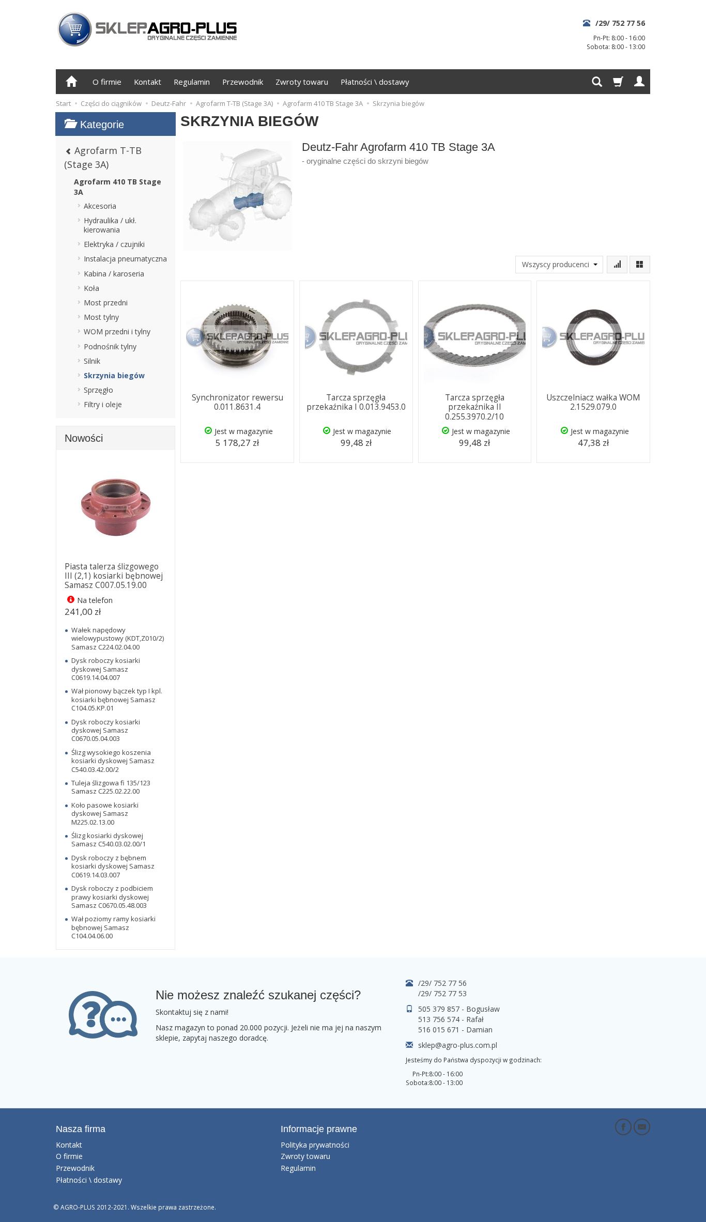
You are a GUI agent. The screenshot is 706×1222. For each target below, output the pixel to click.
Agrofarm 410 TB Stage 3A (117, 187)
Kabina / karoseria (114, 274)
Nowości (84, 438)
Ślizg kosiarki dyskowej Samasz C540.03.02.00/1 (108, 839)
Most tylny (101, 317)
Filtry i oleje (103, 404)
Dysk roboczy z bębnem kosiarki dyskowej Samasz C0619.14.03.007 (113, 866)
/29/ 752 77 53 (442, 993)
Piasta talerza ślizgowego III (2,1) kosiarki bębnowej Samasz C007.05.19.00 (114, 576)
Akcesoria (100, 206)
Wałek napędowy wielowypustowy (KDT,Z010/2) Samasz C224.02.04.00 (117, 638)
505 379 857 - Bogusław (459, 1009)
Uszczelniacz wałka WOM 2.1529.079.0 (593, 402)
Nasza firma (80, 1129)
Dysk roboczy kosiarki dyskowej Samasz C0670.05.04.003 (105, 730)
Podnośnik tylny (110, 346)
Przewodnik (242, 81)
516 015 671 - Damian (455, 1029)
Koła (91, 288)
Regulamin (192, 81)
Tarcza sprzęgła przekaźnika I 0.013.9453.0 (356, 402)
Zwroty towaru (301, 81)
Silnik (92, 361)
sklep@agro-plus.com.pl (457, 1045)
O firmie (107, 81)
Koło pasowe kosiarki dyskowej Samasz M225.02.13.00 (105, 813)
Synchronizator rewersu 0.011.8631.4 (237, 402)
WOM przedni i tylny (117, 331)
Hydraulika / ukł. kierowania (110, 225)
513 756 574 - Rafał (451, 1019)
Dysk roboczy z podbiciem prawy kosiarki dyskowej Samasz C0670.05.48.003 (112, 897)
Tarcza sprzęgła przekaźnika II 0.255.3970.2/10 (474, 407)
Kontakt (147, 81)
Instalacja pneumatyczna (125, 259)
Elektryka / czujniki (114, 244)
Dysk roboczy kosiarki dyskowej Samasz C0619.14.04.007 (105, 669)
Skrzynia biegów (114, 375)
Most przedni (106, 302)
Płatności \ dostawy (375, 81)
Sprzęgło (98, 390)
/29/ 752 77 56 (620, 23)
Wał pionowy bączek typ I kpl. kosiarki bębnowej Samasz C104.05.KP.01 (116, 699)
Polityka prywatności (315, 1145)
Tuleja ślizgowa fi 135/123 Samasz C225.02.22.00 (110, 787)
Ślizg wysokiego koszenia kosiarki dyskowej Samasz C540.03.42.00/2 (113, 761)
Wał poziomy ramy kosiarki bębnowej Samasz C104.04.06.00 (113, 927)
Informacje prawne (319, 1129)
